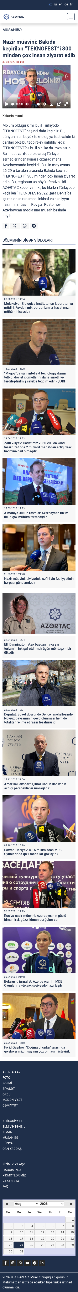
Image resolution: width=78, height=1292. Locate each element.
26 (42, 1245)
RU (55, 4)
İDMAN (7, 1132)
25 (31, 1245)
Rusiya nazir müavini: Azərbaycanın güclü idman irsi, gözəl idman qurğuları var (35, 918)
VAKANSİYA (10, 1181)
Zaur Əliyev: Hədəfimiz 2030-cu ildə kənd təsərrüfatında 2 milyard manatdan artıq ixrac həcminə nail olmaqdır (38, 447)
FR (71, 4)
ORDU (6, 1094)
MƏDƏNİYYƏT (12, 1100)
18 (31, 1238)
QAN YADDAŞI (12, 1149)
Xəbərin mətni (12, 115)
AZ (50, 4)
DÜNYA (7, 1143)
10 (21, 1232)
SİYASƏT (8, 1089)
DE (66, 4)
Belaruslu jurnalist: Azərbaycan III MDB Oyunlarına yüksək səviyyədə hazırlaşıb (33, 983)
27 (52, 1245)
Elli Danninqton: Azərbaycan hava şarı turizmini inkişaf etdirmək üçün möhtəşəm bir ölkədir (37, 648)
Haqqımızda (11, 1170)
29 (72, 1245)
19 (42, 1238)
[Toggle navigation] (69, 16)
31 (21, 1251)
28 (62, 1245)
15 (72, 1232)
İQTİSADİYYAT (12, 1121)
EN (60, 4)
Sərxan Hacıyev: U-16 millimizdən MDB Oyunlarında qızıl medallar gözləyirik (33, 852)
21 (62, 1238)
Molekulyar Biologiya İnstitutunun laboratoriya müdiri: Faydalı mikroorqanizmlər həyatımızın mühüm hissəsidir (38, 308)
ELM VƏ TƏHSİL (13, 1127)
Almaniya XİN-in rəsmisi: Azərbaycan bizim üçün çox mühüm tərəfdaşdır (36, 515)
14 (62, 1232)
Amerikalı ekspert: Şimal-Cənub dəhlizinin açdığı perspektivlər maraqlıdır (35, 786)
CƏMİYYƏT (10, 1105)
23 (10, 1245)
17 (21, 1238)
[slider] (13, 104)
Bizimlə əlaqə (13, 1164)
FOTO (6, 1078)
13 (52, 1232)
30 (10, 1251)
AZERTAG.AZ (11, 1072)
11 (31, 1232)
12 (42, 1232)
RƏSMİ (7, 1083)
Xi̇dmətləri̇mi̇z (14, 1175)
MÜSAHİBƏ (12, 30)
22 (72, 1238)
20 (52, 1238)
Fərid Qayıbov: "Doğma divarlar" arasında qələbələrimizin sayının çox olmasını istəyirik (37, 1049)
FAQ (5, 1186)
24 (21, 1245)
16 (10, 1238)
